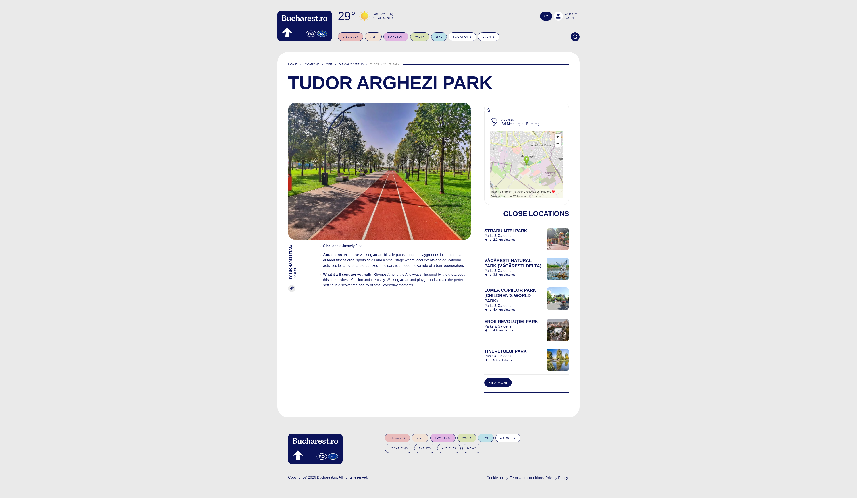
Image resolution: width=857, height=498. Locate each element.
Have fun (396, 37)
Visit (373, 37)
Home (292, 64)
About (506, 438)
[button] (567, 16)
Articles (449, 448)
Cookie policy (497, 478)
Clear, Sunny (383, 18)
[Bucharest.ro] (304, 26)
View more (498, 382)
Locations (462, 37)
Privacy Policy (556, 478)
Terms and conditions (527, 478)
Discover (350, 37)
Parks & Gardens (351, 64)
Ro (546, 16)
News (472, 448)
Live (439, 37)
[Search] (575, 36)
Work (420, 37)
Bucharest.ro (327, 477)
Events (489, 37)
